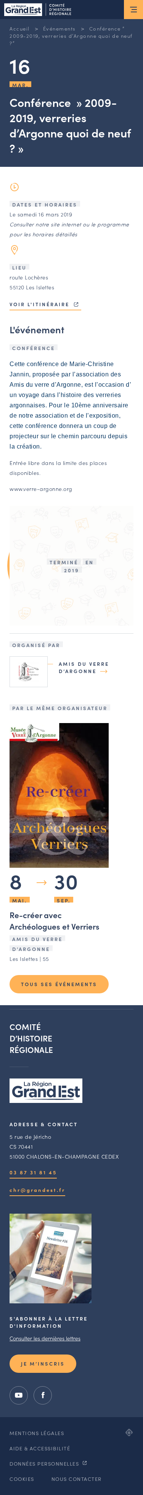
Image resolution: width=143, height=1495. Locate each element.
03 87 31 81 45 (33, 1172)
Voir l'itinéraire (41, 304)
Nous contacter (76, 1478)
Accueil (20, 28)
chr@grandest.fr (37, 1189)
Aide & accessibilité (40, 1448)
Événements (59, 28)
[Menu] (133, 9)
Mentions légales (37, 1433)
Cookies (22, 1478)
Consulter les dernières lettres (45, 1338)
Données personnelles (45, 1463)
